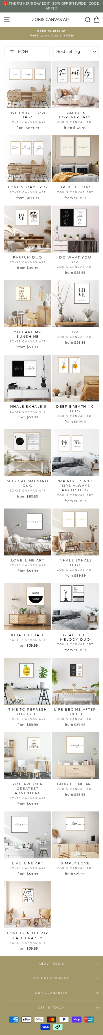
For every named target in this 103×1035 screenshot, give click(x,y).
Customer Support (51, 978)
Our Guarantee (51, 993)
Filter (22, 51)
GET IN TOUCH (51, 1007)
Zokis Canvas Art (52, 20)
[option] (51, 33)
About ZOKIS (51, 963)
